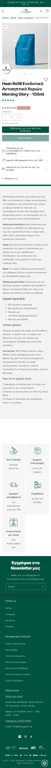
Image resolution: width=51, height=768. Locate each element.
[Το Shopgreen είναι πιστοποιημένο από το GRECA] (10, 748)
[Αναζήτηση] (41, 11)
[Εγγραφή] (42, 587)
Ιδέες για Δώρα (25, 17)
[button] (25, 100)
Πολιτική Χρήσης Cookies (17, 674)
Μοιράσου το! (11, 178)
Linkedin (9, 626)
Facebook (10, 620)
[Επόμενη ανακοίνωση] (48, 4)
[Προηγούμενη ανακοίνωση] (3, 4)
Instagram (10, 614)
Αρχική (5, 17)
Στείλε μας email (14, 696)
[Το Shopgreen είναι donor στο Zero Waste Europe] (42, 748)
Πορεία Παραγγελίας (15, 643)
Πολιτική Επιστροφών (16, 662)
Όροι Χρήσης (11, 650)
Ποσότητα (6, 112)
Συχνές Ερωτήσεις (14, 680)
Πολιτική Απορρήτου (15, 656)
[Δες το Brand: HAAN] (6, 68)
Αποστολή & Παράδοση (16, 668)
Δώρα (13, 17)
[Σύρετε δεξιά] (32, 74)
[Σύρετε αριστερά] (20, 74)
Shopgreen (20, 760)
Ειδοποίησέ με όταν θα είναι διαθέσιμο (25, 129)
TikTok (8, 608)
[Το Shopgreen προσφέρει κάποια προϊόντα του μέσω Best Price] (33, 748)
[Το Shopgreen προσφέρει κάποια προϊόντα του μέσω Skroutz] (23, 748)
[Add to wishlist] (46, 79)
